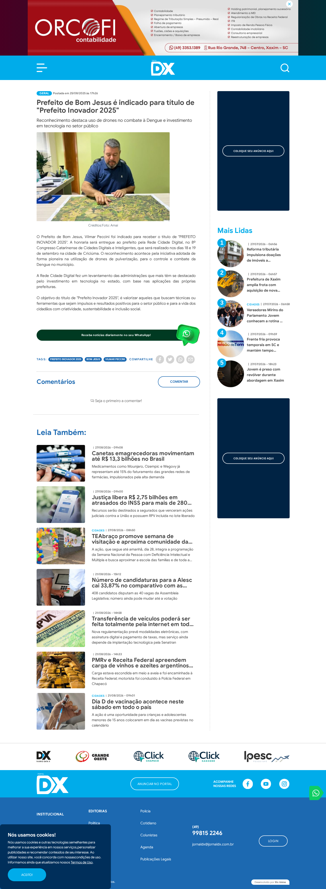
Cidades (98, 530)
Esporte (94, 847)
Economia (96, 835)
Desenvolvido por (270, 882)
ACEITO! (27, 875)
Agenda (146, 847)
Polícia (145, 811)
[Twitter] (170, 359)
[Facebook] (160, 359)
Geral (44, 93)
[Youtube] (266, 784)
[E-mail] (190, 359)
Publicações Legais (155, 859)
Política (94, 823)
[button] (42, 68)
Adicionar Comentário (179, 384)
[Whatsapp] (180, 359)
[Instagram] (284, 784)
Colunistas (148, 835)
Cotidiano (148, 823)
